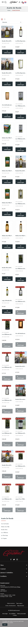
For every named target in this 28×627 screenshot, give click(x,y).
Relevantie (12, 22)
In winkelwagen (7, 51)
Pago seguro (19, 603)
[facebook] (11, 559)
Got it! (5, 624)
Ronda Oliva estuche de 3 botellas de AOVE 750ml (20, 399)
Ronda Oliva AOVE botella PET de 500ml (7, 267)
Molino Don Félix (5, 527)
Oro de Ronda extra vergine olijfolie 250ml (7, 105)
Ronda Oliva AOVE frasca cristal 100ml (7, 41)
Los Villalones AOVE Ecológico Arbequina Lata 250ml (20, 106)
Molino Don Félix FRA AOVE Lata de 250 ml (7, 203)
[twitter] (14, 559)
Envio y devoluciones (11, 605)
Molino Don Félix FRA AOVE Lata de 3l (7, 138)
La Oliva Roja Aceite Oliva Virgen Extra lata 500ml (20, 73)
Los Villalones (4, 532)
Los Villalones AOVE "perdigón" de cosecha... (20, 268)
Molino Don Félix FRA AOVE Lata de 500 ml (7, 171)
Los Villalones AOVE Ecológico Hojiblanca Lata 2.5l (7, 499)
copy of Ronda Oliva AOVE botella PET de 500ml (7, 300)
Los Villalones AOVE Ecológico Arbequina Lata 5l (7, 334)
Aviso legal (4, 613)
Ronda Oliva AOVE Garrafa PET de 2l (7, 465)
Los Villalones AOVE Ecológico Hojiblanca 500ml (7, 367)
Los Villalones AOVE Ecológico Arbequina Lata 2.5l (20, 466)
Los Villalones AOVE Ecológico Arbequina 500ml (20, 301)
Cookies (15, 615)
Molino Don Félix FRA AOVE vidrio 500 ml (20, 235)
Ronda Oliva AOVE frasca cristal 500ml (7, 73)
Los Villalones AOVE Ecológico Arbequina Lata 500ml (20, 139)
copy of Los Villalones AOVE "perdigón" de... (20, 499)
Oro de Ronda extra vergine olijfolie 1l (20, 333)
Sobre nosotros (11, 603)
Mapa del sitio (20, 605)
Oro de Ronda (5, 524)
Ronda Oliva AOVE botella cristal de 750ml (20, 171)
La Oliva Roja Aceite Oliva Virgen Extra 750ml (20, 41)
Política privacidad (21, 613)
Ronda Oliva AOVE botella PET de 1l (20, 366)
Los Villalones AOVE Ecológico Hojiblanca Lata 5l (20, 203)
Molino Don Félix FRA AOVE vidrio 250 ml (7, 235)
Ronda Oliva (4, 529)
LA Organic (4, 538)
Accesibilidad (12, 613)
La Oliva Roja (4, 535)
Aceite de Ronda (7, 519)
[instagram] (17, 559)
